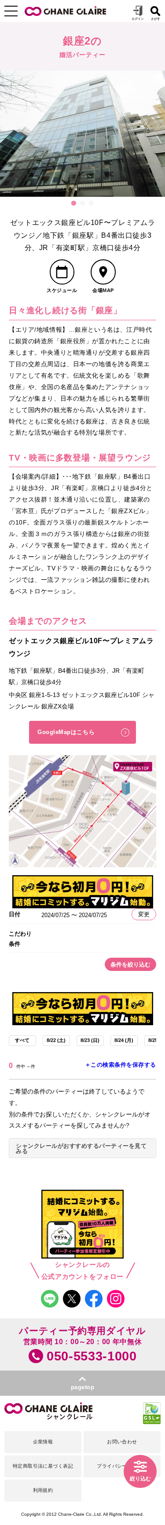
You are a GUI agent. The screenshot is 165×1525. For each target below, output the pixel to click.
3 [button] (91, 203)
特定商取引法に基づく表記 (43, 1466)
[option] (82, 134)
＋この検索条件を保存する (120, 1064)
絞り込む (140, 1479)
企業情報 (43, 1441)
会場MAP (103, 290)
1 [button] (74, 203)
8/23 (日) (90, 1040)
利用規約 (43, 1490)
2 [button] (82, 203)
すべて (22, 1040)
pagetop (83, 1387)
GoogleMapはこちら (66, 732)
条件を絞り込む (130, 964)
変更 (144, 914)
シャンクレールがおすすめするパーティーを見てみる (81, 1149)
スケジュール (62, 290)
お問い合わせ (122, 1441)
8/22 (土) (56, 1040)
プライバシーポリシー (122, 1466)
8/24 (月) (123, 1040)
